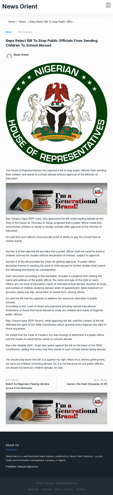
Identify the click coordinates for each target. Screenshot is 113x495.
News (22, 21)
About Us (33, 489)
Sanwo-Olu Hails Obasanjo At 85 (87, 383)
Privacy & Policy (64, 489)
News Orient (19, 6)
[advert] (56, 198)
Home (11, 21)
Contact (80, 489)
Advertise (47, 489)
